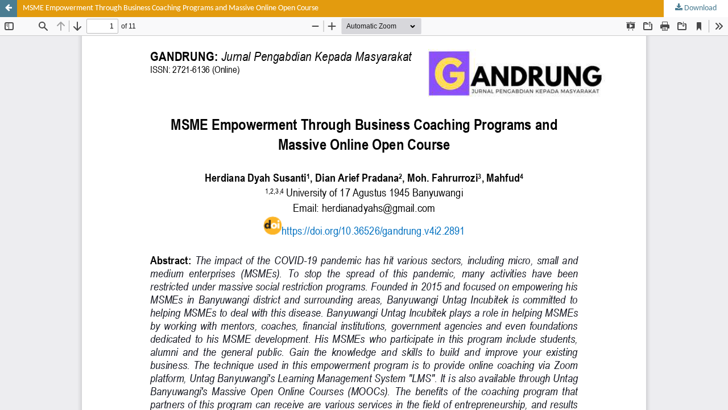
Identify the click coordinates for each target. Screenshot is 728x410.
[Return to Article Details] (8, 8)
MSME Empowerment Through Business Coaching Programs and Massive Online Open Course (170, 8)
